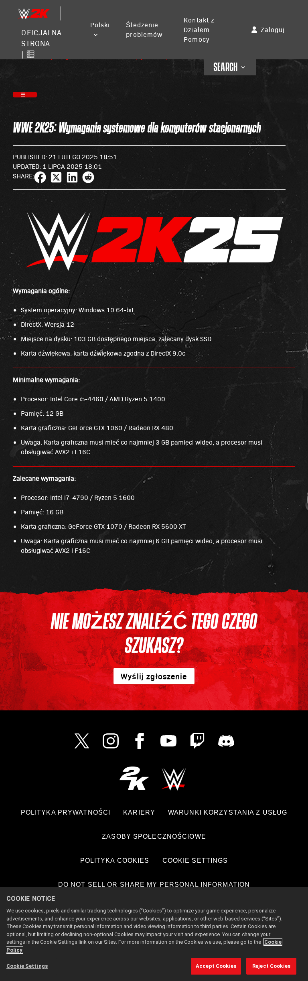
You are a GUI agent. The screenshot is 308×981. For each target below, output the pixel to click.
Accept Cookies (216, 966)
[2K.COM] (134, 778)
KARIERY (139, 812)
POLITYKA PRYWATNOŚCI (65, 812)
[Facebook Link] (140, 741)
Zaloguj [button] (273, 29)
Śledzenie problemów (144, 29)
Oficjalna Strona (41, 37)
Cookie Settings (195, 860)
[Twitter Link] (82, 741)
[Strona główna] (33, 13)
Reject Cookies (271, 966)
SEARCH (225, 67)
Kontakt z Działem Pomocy (199, 29)
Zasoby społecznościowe (154, 836)
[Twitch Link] (197, 741)
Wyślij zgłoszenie (154, 676)
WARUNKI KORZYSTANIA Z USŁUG (227, 812)
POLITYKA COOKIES (115, 860)
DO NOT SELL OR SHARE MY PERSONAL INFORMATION (154, 884)
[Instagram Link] (111, 741)
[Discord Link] (226, 741)
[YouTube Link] (168, 741)
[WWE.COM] (174, 778)
